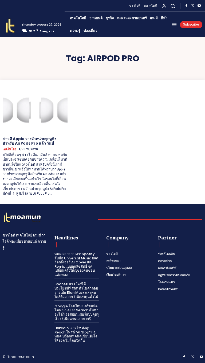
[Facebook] (186, 6)
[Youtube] (199, 6)
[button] (173, 5)
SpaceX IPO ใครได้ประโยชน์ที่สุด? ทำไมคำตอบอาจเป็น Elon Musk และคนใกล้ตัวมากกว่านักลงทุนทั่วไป (76, 290)
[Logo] (10, 25)
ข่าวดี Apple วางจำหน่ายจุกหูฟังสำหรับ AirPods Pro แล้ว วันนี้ (29, 141)
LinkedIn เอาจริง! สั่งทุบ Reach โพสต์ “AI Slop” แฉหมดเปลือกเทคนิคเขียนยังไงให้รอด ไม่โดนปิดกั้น (75, 334)
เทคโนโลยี (9, 149)
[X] (193, 6)
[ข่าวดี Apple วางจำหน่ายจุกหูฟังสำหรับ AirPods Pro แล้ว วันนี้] (35, 110)
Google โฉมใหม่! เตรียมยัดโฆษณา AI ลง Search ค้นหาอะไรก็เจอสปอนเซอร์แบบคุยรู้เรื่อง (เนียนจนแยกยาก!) (76, 312)
